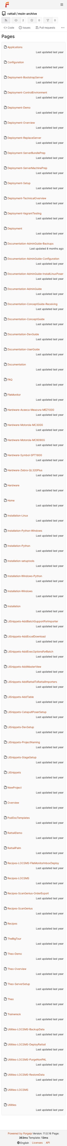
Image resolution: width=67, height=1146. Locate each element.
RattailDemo (14, 832)
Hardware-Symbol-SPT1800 (24, 455)
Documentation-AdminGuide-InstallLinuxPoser (35, 273)
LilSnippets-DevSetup (20, 727)
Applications (14, 47)
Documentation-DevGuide (23, 334)
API (48, 1142)
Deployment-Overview (21, 122)
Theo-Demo (14, 953)
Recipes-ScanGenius (20, 908)
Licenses (37, 1142)
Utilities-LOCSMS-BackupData (25, 1029)
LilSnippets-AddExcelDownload (26, 636)
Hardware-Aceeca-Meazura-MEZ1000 (30, 409)
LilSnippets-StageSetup (21, 757)
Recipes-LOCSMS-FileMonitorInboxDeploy (33, 863)
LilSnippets (14, 772)
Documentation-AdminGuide (24, 288)
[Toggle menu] (61, 4)
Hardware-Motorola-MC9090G (26, 440)
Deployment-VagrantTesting (24, 213)
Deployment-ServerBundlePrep (26, 152)
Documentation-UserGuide (23, 349)
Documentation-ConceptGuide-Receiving (32, 304)
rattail (11, 13)
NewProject (14, 787)
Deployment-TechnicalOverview (26, 198)
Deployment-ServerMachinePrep (27, 168)
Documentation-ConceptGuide (25, 319)
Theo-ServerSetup (18, 983)
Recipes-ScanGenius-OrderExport (28, 893)
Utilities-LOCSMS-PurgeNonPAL (26, 1059)
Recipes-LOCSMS (18, 878)
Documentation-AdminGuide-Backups (30, 243)
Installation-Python (18, 545)
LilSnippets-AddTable (20, 696)
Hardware (13, 485)
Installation (13, 606)
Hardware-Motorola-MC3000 (25, 424)
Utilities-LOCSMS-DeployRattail (26, 1044)
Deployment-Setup (19, 183)
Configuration (15, 62)
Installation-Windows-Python (24, 576)
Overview (13, 802)
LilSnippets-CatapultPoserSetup (27, 712)
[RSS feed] (5, 20)
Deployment (14, 228)
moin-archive (27, 13)
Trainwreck (14, 1014)
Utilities (11, 1104)
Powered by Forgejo (20, 1133)
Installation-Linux (17, 515)
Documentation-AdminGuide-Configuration (33, 258)
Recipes (12, 923)
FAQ (9, 379)
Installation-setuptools (20, 560)
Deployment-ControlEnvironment (27, 92)
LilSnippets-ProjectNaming (23, 742)
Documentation (16, 364)
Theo (10, 999)
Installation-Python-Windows (24, 530)
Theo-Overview (16, 968)
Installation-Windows (19, 591)
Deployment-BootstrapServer (25, 77)
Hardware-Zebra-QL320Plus (24, 470)
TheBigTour (14, 938)
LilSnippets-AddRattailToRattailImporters (32, 681)
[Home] (7, 4)
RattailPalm (14, 848)
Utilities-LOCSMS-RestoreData (25, 1074)
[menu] (23, 1142)
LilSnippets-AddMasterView (24, 666)
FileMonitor (14, 394)
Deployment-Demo (18, 107)
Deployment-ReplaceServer (24, 137)
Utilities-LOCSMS (17, 1089)
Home (11, 500)
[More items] (63, 28)
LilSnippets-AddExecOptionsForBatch (30, 651)
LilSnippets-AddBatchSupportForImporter (32, 621)
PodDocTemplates (18, 817)
